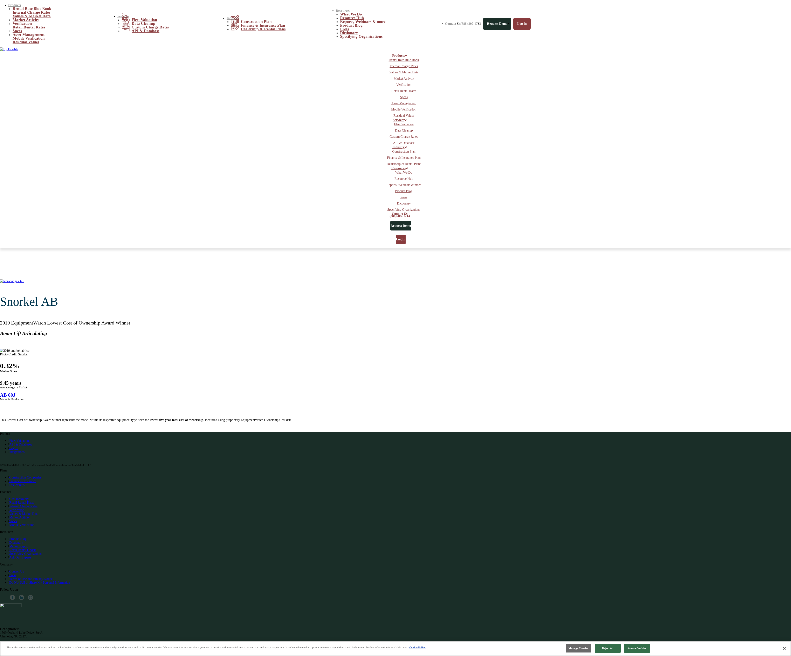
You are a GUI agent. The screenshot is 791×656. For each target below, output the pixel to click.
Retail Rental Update (22, 550)
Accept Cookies (637, 648)
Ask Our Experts (20, 557)
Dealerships (17, 485)
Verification (403, 84)
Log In (522, 23)
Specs (404, 97)
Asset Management (403, 103)
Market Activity (404, 78)
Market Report (18, 546)
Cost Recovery (19, 499)
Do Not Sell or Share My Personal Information (39, 582)
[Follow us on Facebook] (12, 597)
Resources (398, 168)
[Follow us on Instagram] (30, 597)
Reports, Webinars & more (362, 21)
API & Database (145, 31)
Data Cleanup (404, 130)
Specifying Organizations (361, 36)
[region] (395, 648)
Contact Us (453, 23)
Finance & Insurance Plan (404, 157)
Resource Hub (403, 178)
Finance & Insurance (22, 481)
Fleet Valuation (404, 124)
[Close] (784, 648)
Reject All (607, 648)
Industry (398, 147)
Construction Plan (403, 151)
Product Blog (351, 25)
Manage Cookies (578, 648)
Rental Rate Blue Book (404, 60)
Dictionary (404, 203)
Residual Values (26, 42)
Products (398, 56)
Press (403, 197)
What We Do (403, 172)
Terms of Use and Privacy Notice (31, 579)
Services (398, 120)
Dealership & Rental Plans (263, 29)
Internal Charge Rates (404, 66)
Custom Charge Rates (404, 136)
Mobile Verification (403, 109)
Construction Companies (25, 477)
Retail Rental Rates (29, 27)
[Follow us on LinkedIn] (21, 597)
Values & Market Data (403, 72)
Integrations (17, 452)
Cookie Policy (417, 647)
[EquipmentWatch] (9, 49)
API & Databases (20, 444)
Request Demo (497, 23)
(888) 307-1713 (471, 23)
